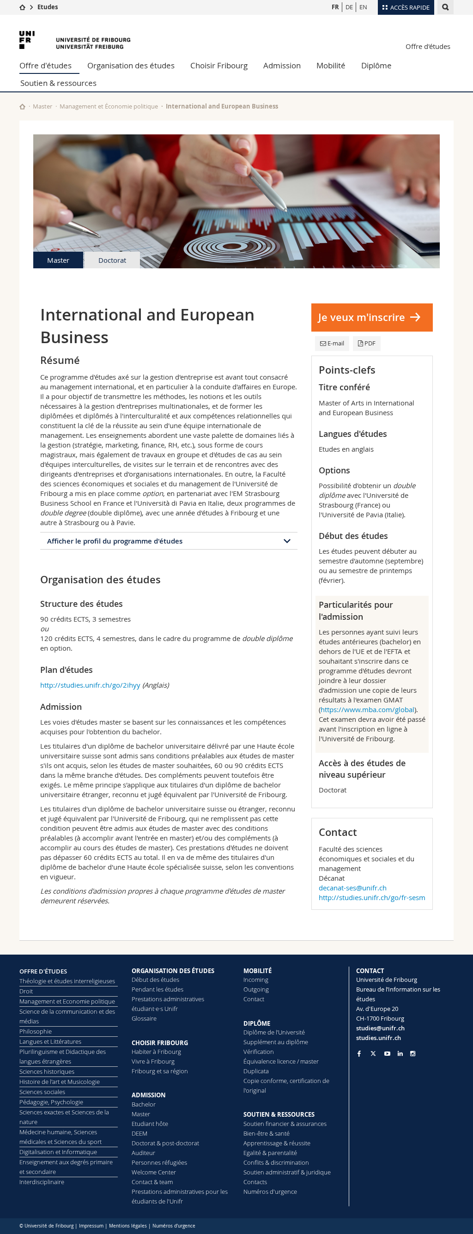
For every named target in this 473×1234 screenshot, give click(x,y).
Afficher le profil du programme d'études (114, 541)
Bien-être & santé (266, 1133)
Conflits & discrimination (276, 1162)
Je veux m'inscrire (361, 317)
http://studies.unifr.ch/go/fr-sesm (372, 897)
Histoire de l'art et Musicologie (59, 1081)
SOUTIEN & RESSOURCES (279, 1114)
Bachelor (144, 1104)
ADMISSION (149, 1095)
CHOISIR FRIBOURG (160, 1043)
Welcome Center (154, 1172)
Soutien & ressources (58, 83)
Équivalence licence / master (281, 1061)
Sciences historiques (46, 1071)
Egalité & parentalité (270, 1153)
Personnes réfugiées (159, 1162)
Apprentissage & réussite (276, 1143)
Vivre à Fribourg (153, 1061)
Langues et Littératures (50, 1041)
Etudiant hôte (150, 1123)
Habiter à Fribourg (156, 1051)
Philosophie (35, 1031)
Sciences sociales (42, 1092)
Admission (282, 65)
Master (42, 106)
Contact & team (152, 1182)
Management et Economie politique (67, 1001)
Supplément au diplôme (275, 1042)
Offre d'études (428, 46)
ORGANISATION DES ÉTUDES (173, 971)
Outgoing (256, 989)
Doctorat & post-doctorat (165, 1143)
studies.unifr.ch (378, 1038)
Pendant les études (157, 989)
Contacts (255, 1182)
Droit (26, 991)
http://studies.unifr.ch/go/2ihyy (90, 685)
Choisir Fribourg (219, 65)
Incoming (255, 979)
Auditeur (143, 1153)
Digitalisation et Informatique (58, 1152)
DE (349, 7)
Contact (253, 999)
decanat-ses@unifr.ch (353, 887)
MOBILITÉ (257, 971)
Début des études (155, 979)
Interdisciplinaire (41, 1182)
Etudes (47, 7)
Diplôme (376, 65)
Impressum (91, 1226)
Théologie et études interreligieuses (67, 981)
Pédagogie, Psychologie (51, 1102)
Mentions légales (128, 1226)
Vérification (258, 1051)
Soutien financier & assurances (285, 1123)
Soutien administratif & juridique (287, 1172)
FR (335, 7)
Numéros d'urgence (270, 1191)
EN (363, 7)
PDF (370, 343)
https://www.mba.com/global (367, 709)
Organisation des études (131, 65)
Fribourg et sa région (160, 1071)
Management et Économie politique (109, 106)
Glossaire (144, 1018)
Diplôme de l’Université (274, 1032)
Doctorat (112, 260)
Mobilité (331, 65)
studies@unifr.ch (380, 1028)
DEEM (139, 1133)
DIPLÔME (256, 1023)
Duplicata (256, 1071)
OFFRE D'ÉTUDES (43, 971)
